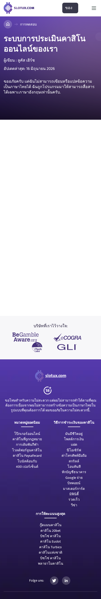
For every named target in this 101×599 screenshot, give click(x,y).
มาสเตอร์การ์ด (74, 489)
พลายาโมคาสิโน (50, 563)
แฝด (74, 444)
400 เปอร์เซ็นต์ (27, 466)
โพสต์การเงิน (74, 439)
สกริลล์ (74, 461)
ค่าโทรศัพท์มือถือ (74, 455)
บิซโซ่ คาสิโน (50, 536)
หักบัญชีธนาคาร (74, 472)
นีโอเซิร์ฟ (74, 450)
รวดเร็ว (74, 499)
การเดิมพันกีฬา (27, 444)
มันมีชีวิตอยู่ (74, 434)
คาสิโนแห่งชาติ (50, 552)
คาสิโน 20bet (50, 531)
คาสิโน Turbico (50, 547)
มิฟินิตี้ (74, 494)
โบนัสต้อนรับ (27, 461)
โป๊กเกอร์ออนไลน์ (27, 434)
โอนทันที (74, 466)
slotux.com (55, 375)
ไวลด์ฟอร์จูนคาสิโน (27, 450)
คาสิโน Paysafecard (27, 455)
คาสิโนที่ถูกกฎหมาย (27, 439)
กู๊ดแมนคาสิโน (51, 525)
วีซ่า (74, 505)
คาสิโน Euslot (50, 541)
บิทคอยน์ (73, 483)
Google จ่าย (74, 478)
